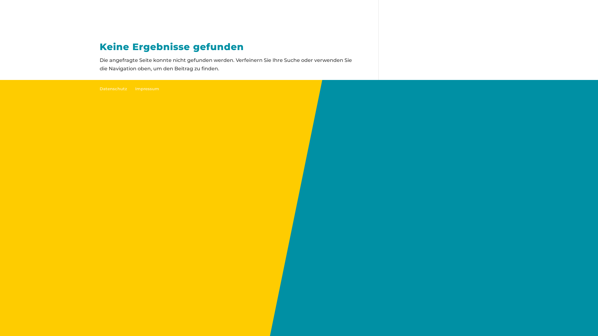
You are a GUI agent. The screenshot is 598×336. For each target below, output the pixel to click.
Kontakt (429, 12)
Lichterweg (277, 12)
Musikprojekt (233, 12)
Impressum (147, 88)
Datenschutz (113, 88)
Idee (162, 12)
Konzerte (395, 12)
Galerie (363, 12)
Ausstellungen (323, 12)
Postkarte (191, 12)
